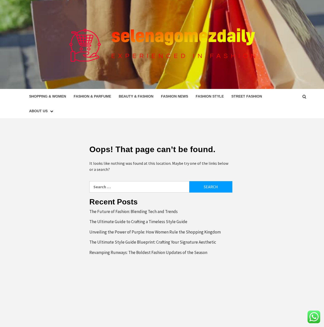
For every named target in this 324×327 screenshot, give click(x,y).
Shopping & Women (47, 96)
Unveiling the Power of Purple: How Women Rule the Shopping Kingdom (155, 232)
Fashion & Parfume (92, 96)
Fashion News (174, 96)
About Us (38, 111)
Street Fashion (246, 96)
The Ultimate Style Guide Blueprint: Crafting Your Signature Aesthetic (152, 242)
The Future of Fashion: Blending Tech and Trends (133, 211)
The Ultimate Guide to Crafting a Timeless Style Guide (138, 221)
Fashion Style (210, 96)
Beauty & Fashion (136, 96)
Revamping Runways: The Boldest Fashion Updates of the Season (148, 252)
